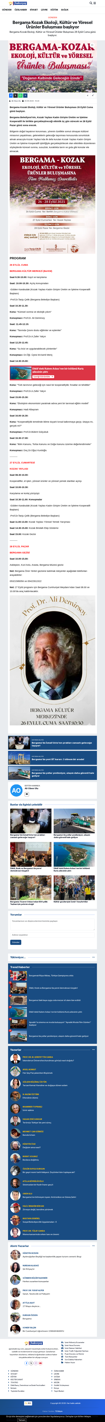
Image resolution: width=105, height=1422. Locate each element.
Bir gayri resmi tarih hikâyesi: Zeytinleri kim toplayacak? (49, 1172)
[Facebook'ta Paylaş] (11, 95)
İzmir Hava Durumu (72, 1345)
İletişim (13, 1388)
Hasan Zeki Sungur (32, 1119)
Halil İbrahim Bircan (33, 1206)
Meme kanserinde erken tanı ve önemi (41, 1234)
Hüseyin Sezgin (30, 1253)
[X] (31, 1363)
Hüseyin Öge (29, 1144)
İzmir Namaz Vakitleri (73, 1348)
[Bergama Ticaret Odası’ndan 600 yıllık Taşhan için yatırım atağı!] (30, 888)
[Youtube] (40, 1363)
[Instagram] (36, 1363)
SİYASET (34, 10)
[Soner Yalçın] (15, 1329)
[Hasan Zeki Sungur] (15, 1121)
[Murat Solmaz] (15, 1158)
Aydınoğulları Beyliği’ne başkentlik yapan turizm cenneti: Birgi (52, 1257)
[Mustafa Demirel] (15, 1220)
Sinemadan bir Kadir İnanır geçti (38, 1185)
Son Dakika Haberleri (73, 1360)
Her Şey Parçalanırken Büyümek (37, 1073)
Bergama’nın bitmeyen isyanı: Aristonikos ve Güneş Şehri (49, 1197)
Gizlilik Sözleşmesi (61, 1385)
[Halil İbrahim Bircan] (15, 1208)
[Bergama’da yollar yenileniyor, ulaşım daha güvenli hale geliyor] (74, 821)
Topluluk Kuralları (17, 1391)
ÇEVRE (44, 10)
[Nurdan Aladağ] (15, 1267)
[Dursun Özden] (15, 1317)
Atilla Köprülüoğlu (33, 1181)
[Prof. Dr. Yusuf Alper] (15, 1292)
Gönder (16, 942)
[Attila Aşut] (15, 1304)
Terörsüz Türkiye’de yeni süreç (37, 1123)
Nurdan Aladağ (31, 1266)
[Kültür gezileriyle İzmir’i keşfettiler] (74, 888)
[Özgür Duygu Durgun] (15, 1170)
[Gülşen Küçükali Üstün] (15, 1084)
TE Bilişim (58, 1411)
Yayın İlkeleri (59, 1391)
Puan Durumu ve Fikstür (74, 1354)
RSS (29, 1403)
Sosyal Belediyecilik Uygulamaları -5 (40, 1222)
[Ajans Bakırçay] (17, 3)
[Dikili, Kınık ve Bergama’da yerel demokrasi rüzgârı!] (30, 854)
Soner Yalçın (29, 1328)
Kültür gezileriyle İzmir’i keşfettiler (71, 902)
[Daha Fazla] (25, 95)
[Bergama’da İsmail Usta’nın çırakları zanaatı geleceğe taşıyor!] (30, 821)
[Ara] (91, 3)
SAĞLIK (64, 10)
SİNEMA (57, 1380)
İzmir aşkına (28, 1110)
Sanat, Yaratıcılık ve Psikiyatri (36, 1294)
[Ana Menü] (94, 3)
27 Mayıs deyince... (32, 1306)
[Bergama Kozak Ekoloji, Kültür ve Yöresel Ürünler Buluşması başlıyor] (52, 66)
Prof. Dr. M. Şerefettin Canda (38, 1057)
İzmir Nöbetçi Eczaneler (74, 1342)
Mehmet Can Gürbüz (33, 1132)
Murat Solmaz (30, 1156)
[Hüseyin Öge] (15, 1146)
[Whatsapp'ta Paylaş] (20, 95)
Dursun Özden (30, 1315)
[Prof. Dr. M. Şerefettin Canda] (15, 1059)
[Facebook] (26, 1363)
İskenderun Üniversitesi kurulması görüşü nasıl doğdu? (48, 1061)
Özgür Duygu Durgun (34, 1169)
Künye (56, 1388)
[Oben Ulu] (15, 1195)
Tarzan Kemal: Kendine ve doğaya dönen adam (45, 1085)
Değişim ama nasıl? (32, 1147)
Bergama (27, 1319)
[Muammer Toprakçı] (15, 1108)
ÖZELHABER (20, 10)
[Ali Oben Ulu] (16, 790)
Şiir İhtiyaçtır (36, 1269)
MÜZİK (56, 1382)
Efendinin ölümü (30, 1098)
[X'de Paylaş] (15, 95)
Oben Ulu (27, 1194)
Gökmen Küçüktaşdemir (35, 1278)
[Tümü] (93, 957)
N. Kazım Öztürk (31, 1094)
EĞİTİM (54, 10)
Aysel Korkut (29, 1070)
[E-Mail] (27, 794)
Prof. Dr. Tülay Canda (34, 1231)
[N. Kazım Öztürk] (15, 1096)
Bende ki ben (29, 1135)
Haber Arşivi (70, 1363)
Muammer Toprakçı (32, 1107)
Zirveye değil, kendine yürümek (38, 1210)
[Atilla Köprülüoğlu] (15, 1183)
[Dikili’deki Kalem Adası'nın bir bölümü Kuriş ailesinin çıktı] (74, 854)
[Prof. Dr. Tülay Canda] (15, 1233)
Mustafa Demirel (31, 1219)
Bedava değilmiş (31, 1160)
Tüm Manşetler (71, 1357)
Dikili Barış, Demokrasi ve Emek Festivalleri (28, 1385)
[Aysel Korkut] (15, 1071)
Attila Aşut (29, 1303)
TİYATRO (14, 1382)
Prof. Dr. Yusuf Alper (33, 1290)
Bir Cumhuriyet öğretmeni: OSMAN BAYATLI (43, 1331)
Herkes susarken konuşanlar (36, 1281)
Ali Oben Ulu (16, 101)
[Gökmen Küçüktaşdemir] (15, 1280)
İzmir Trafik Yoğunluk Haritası (76, 1351)
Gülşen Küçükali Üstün (34, 1082)
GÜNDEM (6, 10)
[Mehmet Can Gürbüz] (15, 1133)
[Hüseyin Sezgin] (15, 1255)
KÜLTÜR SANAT (17, 1380)
